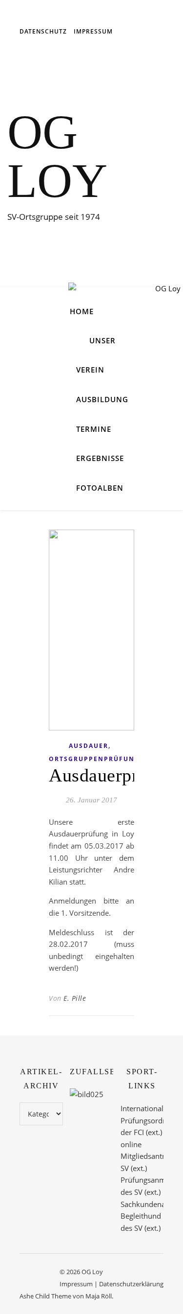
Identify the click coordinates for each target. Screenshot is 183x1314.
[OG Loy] (124, 297)
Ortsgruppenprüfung (94, 759)
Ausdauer (88, 746)
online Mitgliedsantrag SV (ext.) (147, 1156)
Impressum (93, 31)
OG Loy (57, 156)
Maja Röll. (99, 1296)
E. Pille (74, 998)
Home (82, 311)
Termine (93, 429)
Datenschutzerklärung (131, 1283)
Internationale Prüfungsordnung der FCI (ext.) (150, 1120)
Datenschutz (43, 31)
